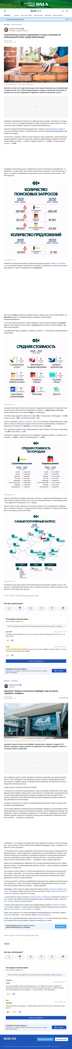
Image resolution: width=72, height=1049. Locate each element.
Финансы (7, 15)
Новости (16, 15)
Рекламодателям (61, 1039)
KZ (63, 11)
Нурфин (58, 92)
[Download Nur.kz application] (36, 4)
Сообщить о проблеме (45, 1039)
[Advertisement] (36, 107)
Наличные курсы (38, 15)
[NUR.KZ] (36, 11)
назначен (7, 915)
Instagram (60, 670)
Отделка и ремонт (25, 421)
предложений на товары (54, 129)
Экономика (48, 15)
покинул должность (44, 915)
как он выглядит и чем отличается (20, 909)
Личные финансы (58, 15)
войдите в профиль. (56, 626)
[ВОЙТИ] (67, 11)
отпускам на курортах (12, 123)
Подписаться (60, 926)
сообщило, (41, 918)
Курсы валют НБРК (26, 15)
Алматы (7, 943)
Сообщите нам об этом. (31, 595)
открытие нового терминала (40, 897)
